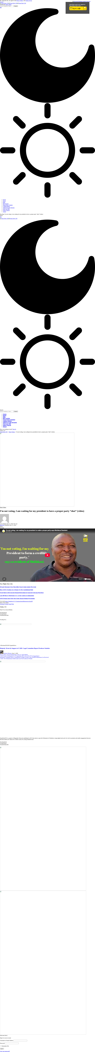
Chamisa (18, 601)
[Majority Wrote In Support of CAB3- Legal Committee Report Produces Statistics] (15, 624)
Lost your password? (5, 1051)
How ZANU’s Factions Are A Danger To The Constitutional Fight (16, 589)
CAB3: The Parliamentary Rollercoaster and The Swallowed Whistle (16, 658)
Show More (8, 4)
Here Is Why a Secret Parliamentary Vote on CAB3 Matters (14, 654)
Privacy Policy (19, 0)
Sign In (14, 429)
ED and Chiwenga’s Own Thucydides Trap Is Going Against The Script (18, 587)
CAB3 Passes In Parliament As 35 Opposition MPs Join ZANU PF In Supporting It (19, 656)
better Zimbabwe (9, 601)
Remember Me (5, 1046)
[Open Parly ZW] (13, 3)
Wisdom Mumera (8, 653)
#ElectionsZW (3, 645)
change (21, 601)
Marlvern (2, 525)
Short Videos (3, 507)
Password (2, 1043)
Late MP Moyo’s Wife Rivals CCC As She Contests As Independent (17, 595)
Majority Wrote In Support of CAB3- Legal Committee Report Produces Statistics (25, 648)
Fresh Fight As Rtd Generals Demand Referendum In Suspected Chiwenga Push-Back (22, 592)
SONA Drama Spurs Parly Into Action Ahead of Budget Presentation (17, 598)
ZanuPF (31, 601)
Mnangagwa (26, 601)
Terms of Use (29, 0)
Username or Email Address (6, 1040)
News (14, 645)
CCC (14, 601)
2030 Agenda (10, 645)
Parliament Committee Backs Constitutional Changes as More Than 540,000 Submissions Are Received (24, 657)
